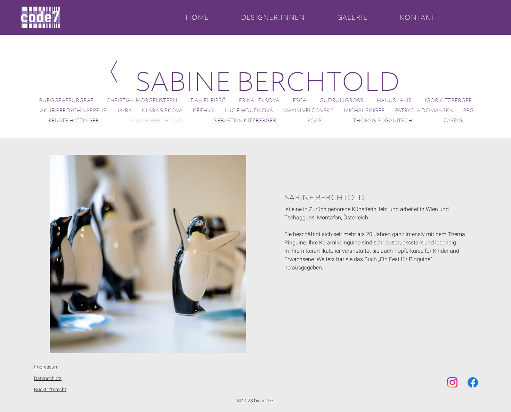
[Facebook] (473, 382)
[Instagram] (452, 382)
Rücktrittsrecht (50, 389)
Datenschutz (48, 378)
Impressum (46, 367)
